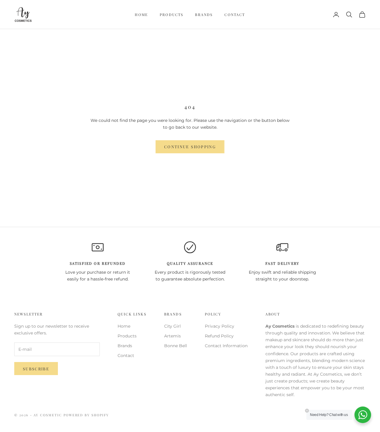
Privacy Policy (219, 326)
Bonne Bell (175, 345)
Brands (204, 14)
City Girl (172, 326)
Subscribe (36, 368)
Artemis (172, 336)
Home (141, 14)
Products (171, 14)
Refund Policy (219, 336)
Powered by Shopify (86, 415)
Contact (234, 14)
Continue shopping (190, 146)
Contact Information (226, 345)
